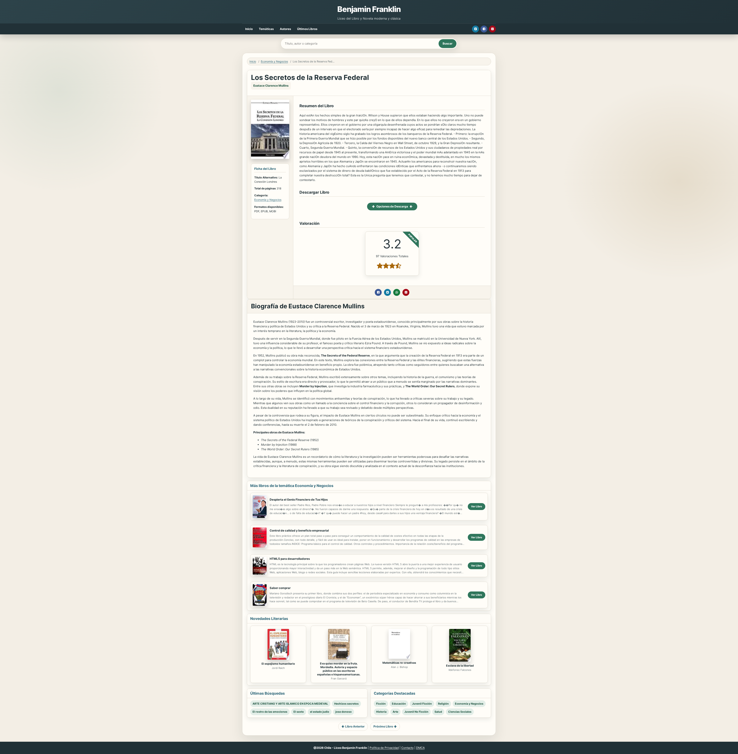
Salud (438, 711)
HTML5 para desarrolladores (290, 559)
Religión (443, 703)
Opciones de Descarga (392, 206)
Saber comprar (280, 588)
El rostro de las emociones (270, 711)
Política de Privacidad (384, 748)
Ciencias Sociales (459, 711)
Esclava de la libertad (460, 665)
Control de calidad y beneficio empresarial (299, 530)
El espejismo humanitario (278, 663)
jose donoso (343, 711)
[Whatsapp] (396, 292)
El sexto (298, 711)
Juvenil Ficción (422, 703)
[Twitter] (475, 29)
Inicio (249, 29)
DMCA (420, 748)
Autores (285, 29)
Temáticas (266, 29)
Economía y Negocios (274, 61)
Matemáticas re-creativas (399, 662)
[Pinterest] (492, 29)
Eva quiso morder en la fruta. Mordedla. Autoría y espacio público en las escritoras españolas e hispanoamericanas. (338, 669)
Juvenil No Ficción (416, 711)
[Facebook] (483, 29)
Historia (381, 711)
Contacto (407, 748)
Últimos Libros (307, 29)
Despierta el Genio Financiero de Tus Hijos (299, 499)
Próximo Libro (383, 726)
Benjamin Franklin (369, 9)
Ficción (381, 703)
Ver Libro (476, 506)
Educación (399, 703)
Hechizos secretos (346, 703)
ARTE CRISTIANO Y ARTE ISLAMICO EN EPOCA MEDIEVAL (290, 703)
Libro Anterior (355, 726)
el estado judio (319, 711)
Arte (395, 711)
